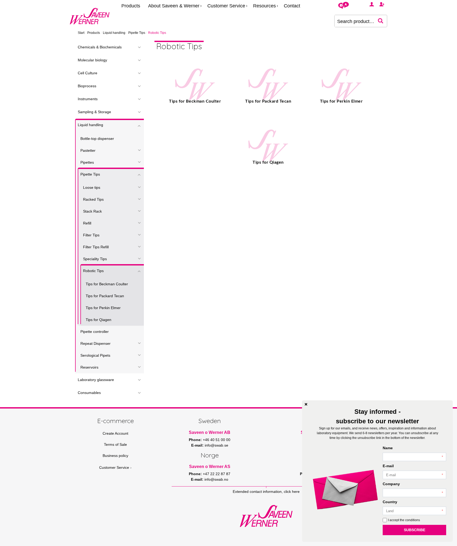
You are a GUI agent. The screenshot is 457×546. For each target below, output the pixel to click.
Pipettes (87, 162)
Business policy (115, 455)
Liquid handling (114, 33)
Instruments (88, 99)
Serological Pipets (95, 355)
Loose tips (91, 187)
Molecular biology (92, 60)
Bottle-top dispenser (97, 138)
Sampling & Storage (94, 112)
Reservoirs (89, 367)
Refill (87, 223)
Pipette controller (94, 331)
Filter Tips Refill (96, 247)
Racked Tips (93, 199)
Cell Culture (87, 73)
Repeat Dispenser (95, 343)
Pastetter (87, 150)
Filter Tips (91, 235)
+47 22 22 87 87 (216, 474)
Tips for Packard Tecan (105, 296)
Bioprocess (87, 86)
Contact (292, 5)
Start (81, 33)
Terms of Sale (115, 444)
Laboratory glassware (96, 380)
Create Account (115, 433)
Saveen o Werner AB (209, 432)
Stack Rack (92, 211)
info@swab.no (216, 479)
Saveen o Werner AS (209, 466)
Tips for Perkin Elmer (103, 308)
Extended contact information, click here (266, 491)
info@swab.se (216, 445)
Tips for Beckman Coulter (107, 284)
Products (130, 5)
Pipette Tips (136, 33)
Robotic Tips (93, 271)
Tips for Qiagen (98, 320)
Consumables (89, 393)
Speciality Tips (95, 259)
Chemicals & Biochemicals (100, 47)
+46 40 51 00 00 (216, 440)
